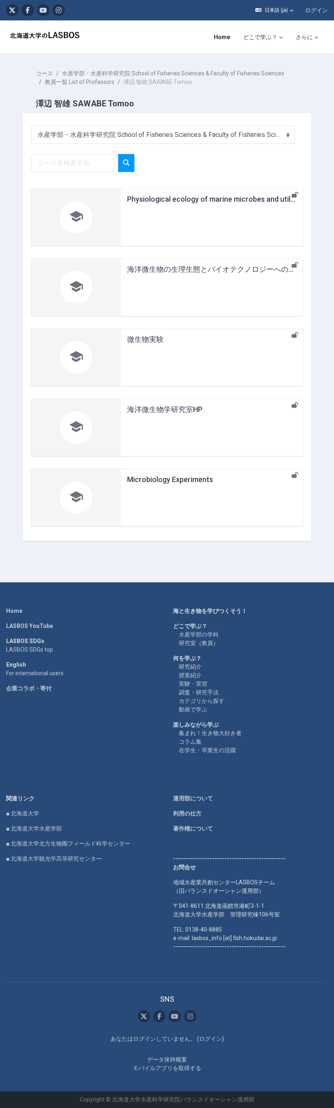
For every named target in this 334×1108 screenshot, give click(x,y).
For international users (35, 673)
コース (44, 73)
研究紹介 (190, 666)
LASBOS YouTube (29, 626)
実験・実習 (193, 684)
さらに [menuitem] (304, 37)
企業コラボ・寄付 (29, 688)
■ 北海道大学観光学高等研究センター (54, 858)
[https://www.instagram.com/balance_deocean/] (59, 10)
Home (14, 611)
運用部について (193, 798)
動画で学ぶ (193, 709)
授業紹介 (190, 675)
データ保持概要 (167, 1059)
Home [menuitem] (222, 37)
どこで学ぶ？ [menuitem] (260, 37)
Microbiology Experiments (170, 479)
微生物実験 (145, 339)
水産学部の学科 (199, 634)
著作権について (193, 828)
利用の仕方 (187, 813)
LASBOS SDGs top (29, 649)
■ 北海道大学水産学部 (34, 828)
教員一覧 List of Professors (79, 82)
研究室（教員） (199, 643)
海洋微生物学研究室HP (164, 409)
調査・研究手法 (199, 692)
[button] (274, 10)
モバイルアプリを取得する (167, 1068)
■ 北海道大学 (22, 813)
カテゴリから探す (201, 701)
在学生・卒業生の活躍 (207, 750)
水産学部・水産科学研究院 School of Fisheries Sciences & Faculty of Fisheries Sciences (173, 73)
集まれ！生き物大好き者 (210, 733)
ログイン (316, 10)
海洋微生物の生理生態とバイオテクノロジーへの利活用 (218, 269)
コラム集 (190, 741)
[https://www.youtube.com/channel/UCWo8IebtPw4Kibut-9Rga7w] (43, 10)
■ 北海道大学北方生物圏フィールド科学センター (68, 843)
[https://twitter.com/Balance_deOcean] (12, 10)
